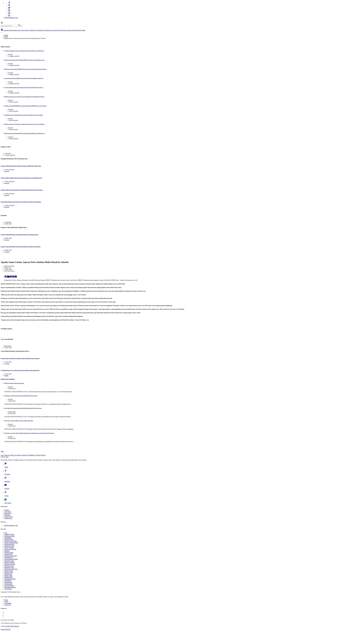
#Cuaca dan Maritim (10, 549)
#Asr (5, 532)
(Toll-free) (11, 626)
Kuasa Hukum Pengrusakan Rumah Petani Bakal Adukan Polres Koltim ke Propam (23, 408)
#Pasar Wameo (8, 570)
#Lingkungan (8, 584)
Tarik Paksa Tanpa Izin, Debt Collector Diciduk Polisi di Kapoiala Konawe (20, 395)
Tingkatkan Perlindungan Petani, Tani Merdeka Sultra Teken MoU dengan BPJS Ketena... (24, 50)
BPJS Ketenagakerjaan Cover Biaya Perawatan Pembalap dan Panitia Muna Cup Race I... (24, 96)
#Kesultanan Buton (10, 587)
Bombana (48, 30)
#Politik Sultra (8, 577)
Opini (76, 30)
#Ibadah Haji (8, 574)
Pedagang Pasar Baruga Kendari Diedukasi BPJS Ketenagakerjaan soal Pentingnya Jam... (24, 60)
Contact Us (7, 605)
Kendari (11, 30)
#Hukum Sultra (8, 552)
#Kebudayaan (8, 557)
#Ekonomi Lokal (9, 546)
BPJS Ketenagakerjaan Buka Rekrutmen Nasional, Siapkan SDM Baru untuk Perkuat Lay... (24, 133)
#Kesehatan (7, 580)
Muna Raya (33, 30)
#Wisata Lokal (8, 572)
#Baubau (7, 551)
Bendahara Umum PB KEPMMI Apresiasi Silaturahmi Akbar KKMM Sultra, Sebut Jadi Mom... (25, 105)
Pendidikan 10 (32, 455)
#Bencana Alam (9, 566)
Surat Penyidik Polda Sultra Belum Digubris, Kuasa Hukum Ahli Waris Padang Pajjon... (24, 87)
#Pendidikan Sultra (9, 579)
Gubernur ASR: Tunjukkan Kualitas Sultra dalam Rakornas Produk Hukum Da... (21, 178)
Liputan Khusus (62, 30)
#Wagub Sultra (8, 539)
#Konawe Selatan (9, 562)
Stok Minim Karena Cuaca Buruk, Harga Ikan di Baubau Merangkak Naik (20, 370)
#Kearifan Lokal (9, 561)
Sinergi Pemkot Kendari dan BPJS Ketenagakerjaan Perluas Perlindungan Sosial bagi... (23, 78)
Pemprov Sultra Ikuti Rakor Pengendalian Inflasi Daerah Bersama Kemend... (21, 246)
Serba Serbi (70, 30)
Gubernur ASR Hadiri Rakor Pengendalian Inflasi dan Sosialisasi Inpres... (20, 234)
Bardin (6, 375)
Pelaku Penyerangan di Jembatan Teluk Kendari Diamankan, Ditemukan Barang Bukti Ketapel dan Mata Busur (29, 433)
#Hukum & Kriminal (10, 541)
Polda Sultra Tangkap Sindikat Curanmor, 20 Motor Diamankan (18, 420)
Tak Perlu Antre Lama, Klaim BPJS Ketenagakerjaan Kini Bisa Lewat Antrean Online (23, 115)
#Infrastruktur (8, 582)
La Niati (6, 252)
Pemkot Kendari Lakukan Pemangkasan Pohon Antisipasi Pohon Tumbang (20, 358)
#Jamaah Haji (8, 554)
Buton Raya (17, 30)
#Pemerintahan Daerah (11, 559)
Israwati (6, 171)
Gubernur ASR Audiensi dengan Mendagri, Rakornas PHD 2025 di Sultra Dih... (21, 166)
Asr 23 (3, 455)
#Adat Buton (8, 589)
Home (6, 35)
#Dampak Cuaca (9, 567)
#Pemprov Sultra (9, 534)
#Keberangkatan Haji (10, 556)
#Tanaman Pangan (9, 564)
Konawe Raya (25, 30)
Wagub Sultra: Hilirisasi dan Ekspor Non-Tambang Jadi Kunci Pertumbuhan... (21, 202)
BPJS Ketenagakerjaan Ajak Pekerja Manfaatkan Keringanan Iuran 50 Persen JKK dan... (24, 124)
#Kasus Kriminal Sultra (11, 542)
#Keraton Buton (9, 585)
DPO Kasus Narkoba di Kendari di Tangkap (14, 383)
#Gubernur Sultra (9, 536)
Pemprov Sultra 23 (10, 455)
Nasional (5, 30)
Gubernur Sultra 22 (21, 455)
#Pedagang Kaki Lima (10, 569)
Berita (6, 37)
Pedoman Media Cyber (11, 17)
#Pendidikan (8, 537)
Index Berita (81, 30)
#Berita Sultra (8, 575)
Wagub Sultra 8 (40, 455)
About (6, 601)
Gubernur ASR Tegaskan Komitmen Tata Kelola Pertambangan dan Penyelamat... (22, 190)
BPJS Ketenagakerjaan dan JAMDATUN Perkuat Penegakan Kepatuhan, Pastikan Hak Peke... (25, 69)
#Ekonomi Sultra (9, 544)
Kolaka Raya (41, 30)
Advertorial (54, 30)
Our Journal (7, 603)
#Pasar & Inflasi (9, 547)
